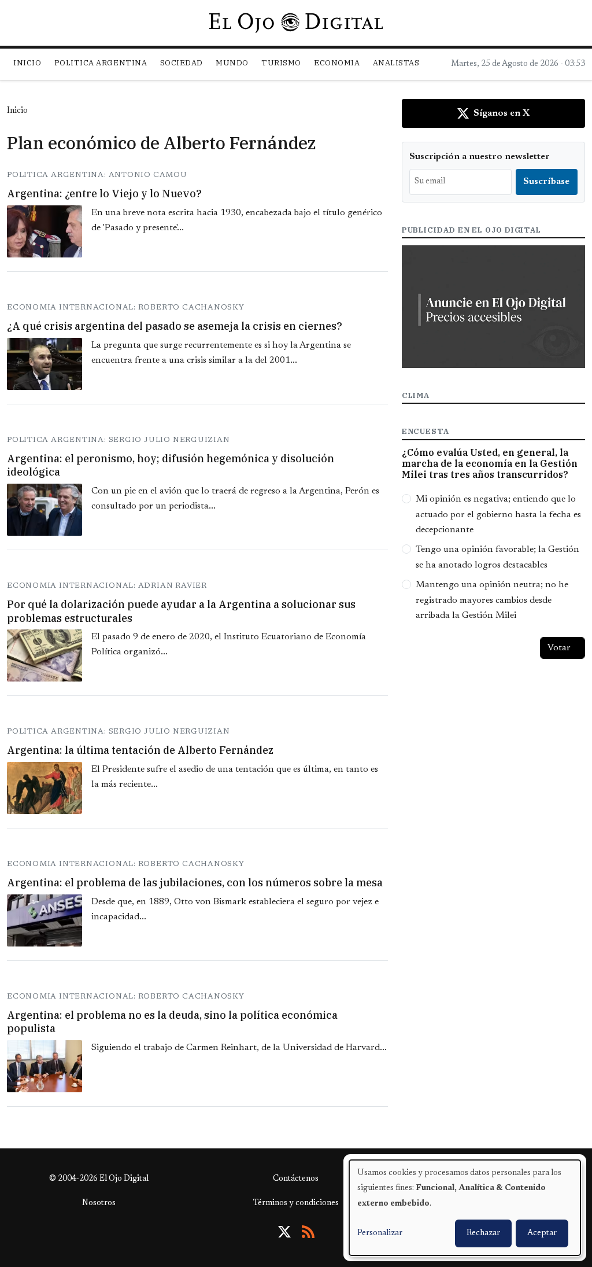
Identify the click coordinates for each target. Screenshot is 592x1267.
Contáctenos (296, 1179)
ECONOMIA (337, 63)
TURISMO (281, 63)
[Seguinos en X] (284, 1231)
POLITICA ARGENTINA (100, 63)
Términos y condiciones (296, 1203)
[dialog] (464, 1207)
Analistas (396, 63)
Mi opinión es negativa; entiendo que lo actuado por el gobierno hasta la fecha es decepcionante (498, 515)
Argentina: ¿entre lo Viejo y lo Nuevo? (104, 193)
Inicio (27, 63)
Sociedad (181, 63)
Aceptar (542, 1233)
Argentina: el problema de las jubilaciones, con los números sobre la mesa (195, 882)
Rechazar (483, 1233)
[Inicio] (295, 22)
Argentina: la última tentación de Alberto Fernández (140, 750)
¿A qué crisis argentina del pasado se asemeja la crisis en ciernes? (174, 326)
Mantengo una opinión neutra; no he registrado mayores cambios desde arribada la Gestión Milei (492, 600)
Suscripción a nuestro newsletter (479, 156)
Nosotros (99, 1203)
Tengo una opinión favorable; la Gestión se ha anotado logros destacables (497, 557)
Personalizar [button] (379, 1233)
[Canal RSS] (308, 1231)
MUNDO (232, 63)
